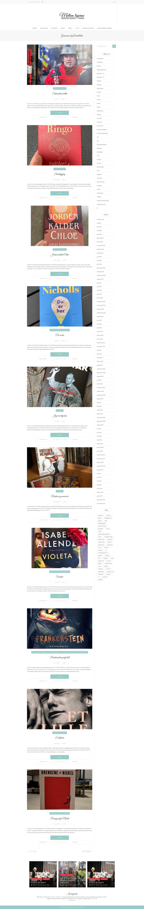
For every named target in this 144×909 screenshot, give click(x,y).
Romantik (66, 571)
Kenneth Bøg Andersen (103, 552)
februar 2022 (100, 335)
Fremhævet (100, 126)
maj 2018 (99, 436)
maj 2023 (99, 290)
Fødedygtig (59, 174)
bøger (106, 520)
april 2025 (99, 234)
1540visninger (75, 680)
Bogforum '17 (100, 77)
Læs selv (99, 159)
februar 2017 (100, 492)
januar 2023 (100, 298)
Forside (34, 28)
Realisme (62, 88)
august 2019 (100, 399)
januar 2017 (100, 496)
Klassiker (100, 555)
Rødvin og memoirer (59, 496)
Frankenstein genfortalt (60, 657)
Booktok (99, 84)
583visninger (74, 278)
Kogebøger (100, 152)
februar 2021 (100, 361)
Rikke (65, 743)
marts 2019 (100, 410)
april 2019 (99, 406)
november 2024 (101, 245)
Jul (106, 550)
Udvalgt (99, 197)
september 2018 (101, 421)
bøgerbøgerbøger (101, 523)
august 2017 (100, 470)
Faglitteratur (100, 111)
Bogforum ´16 (100, 73)
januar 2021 (100, 365)
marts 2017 (100, 488)
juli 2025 (99, 223)
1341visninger (75, 842)
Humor (99, 547)
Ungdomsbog (101, 571)
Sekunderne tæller (59, 93)
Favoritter (54, 28)
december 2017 (101, 455)
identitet (106, 547)
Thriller (98, 189)
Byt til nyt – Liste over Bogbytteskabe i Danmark (71, 880)
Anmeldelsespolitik (88, 28)
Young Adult (104, 576)
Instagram (100, 550)
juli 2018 (99, 428)
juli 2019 (99, 402)
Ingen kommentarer (43, 117)
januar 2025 (100, 241)
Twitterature (100, 193)
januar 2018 (100, 451)
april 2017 (99, 484)
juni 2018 (99, 432)
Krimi (98, 155)
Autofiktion (100, 62)
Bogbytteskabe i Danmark (104, 28)
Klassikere (63, 652)
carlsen (107, 528)
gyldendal (109, 542)
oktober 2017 (100, 462)
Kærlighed (106, 558)
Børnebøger (44, 652)
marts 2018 (100, 443)
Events (70, 28)
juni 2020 (99, 380)
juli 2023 (99, 283)
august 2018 (100, 425)
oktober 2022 (100, 309)
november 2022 (101, 305)
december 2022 (101, 301)
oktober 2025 (100, 219)
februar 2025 (100, 238)
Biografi (56, 88)
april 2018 (99, 440)
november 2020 (101, 369)
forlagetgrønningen (109, 536)
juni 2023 (99, 286)
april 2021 (99, 354)
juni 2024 (99, 256)
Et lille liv (59, 738)
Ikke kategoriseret (59, 249)
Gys (98, 137)
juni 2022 (99, 320)
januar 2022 (100, 339)
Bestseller (108, 515)
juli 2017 (99, 473)
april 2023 (99, 294)
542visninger (74, 197)
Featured (99, 122)
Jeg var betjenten (59, 416)
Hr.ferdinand (109, 544)
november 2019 (101, 387)
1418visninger (75, 519)
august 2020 (100, 376)
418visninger (74, 117)
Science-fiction (71, 652)
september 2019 (101, 395)
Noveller (99, 163)
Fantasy (99, 114)
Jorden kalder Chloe (59, 255)
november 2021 (101, 346)
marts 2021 (100, 357)
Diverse (63, 28)
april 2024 (99, 264)
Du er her (59, 335)
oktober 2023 (100, 271)
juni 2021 (99, 350)
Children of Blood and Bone (104, 534)
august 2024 (100, 253)
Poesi (98, 170)
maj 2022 (99, 324)
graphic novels (101, 539)
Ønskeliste (100, 579)
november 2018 (101, 417)
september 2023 (101, 275)
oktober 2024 (100, 249)
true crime (108, 568)
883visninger (74, 358)
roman (99, 566)
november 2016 (101, 503)
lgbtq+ (112, 558)
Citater (98, 96)
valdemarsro (101, 574)
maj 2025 (99, 230)
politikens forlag (108, 563)
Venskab (108, 574)
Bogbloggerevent (101, 69)
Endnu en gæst (38, 882)
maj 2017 (99, 481)
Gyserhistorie (101, 544)
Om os (77, 28)
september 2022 (101, 313)
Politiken (100, 563)
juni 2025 (99, 227)
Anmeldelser (44, 28)
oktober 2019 (100, 391)
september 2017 (101, 466)
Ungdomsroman (82, 652)
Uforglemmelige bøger (103, 200)
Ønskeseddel (100, 167)
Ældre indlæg (86, 851)
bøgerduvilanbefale (102, 526)
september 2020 (101, 372)
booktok (100, 520)
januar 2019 (100, 413)
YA (97, 208)
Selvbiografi (100, 568)
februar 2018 (100, 447)
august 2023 (100, 279)
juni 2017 (99, 477)
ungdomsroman (110, 571)
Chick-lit (99, 92)
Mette (64, 99)
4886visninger (75, 761)
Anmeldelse (100, 515)
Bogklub (99, 81)
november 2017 (101, 458)
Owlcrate (109, 560)
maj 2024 (99, 260)
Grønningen (109, 539)
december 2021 (101, 342)
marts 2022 (100, 331)
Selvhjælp (99, 185)
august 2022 (100, 316)
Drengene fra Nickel (59, 818)
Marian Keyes (101, 560)
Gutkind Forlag (101, 542)
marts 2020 (100, 384)
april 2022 (99, 327)
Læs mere (59, 112)
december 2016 (101, 499)
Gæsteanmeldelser (102, 129)
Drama (57, 168)
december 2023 (101, 268)
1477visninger (75, 439)
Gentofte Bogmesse (102, 133)
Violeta (59, 577)
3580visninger (75, 600)
